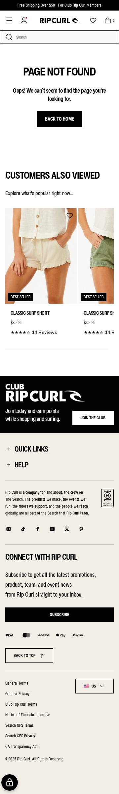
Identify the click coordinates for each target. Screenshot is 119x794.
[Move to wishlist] (69, 215)
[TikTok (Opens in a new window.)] (23, 529)
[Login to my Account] (24, 20)
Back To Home (59, 119)
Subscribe (59, 614)
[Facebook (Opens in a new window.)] (37, 529)
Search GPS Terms (19, 725)
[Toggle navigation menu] (9, 20)
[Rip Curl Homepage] (59, 20)
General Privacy (17, 693)
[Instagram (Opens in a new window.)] (8, 529)
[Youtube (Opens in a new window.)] (52, 529)
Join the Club (93, 418)
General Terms (16, 683)
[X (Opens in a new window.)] (67, 529)
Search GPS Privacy (20, 736)
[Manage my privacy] (9, 782)
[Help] (8, 464)
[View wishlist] (93, 20)
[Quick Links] (8, 449)
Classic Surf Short (30, 313)
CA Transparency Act (21, 746)
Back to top (25, 655)
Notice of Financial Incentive (27, 715)
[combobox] (94, 686)
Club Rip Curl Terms (21, 704)
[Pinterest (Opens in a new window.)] (81, 529)
